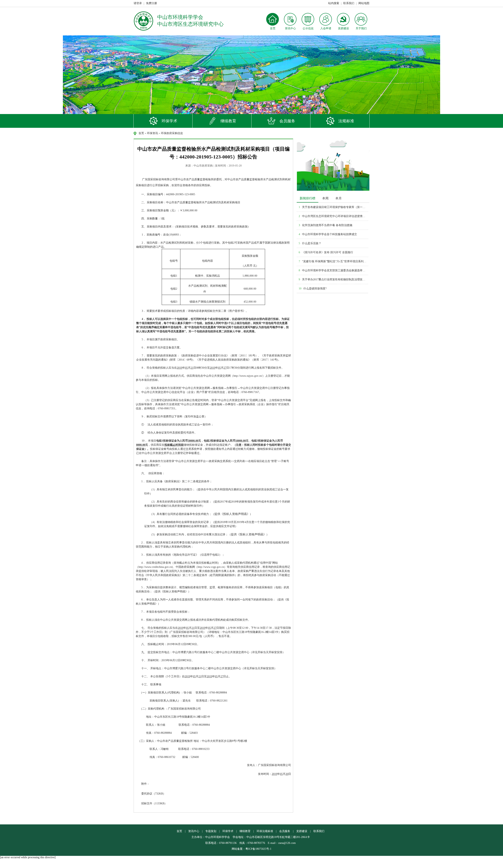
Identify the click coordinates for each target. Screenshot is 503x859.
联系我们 (348, 3)
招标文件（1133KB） (154, 803)
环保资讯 (152, 133)
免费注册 (151, 3)
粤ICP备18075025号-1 (258, 848)
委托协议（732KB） (153, 793)
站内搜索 (333, 3)
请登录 (138, 3)
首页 (141, 133)
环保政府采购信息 (172, 133)
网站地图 (363, 3)
